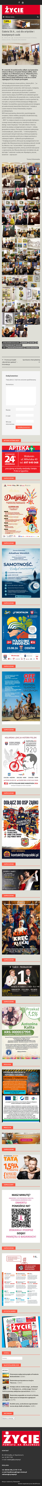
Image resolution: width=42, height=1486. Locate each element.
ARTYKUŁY (5, 1370)
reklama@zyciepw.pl (9, 1474)
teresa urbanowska (32, 347)
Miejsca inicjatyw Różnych (16, 347)
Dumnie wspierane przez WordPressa (29, 1483)
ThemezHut (16, 1481)
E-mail (8, 416)
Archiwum (33, 38)
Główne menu (9, 17)
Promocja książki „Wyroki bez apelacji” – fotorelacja (9, 362)
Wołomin (23, 40)
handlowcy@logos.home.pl (17, 1472)
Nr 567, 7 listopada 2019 (14, 40)
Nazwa (8, 410)
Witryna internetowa (10, 423)
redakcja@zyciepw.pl (14, 1459)
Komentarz (10, 384)
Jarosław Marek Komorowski (22, 38)
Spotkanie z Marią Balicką (31, 360)
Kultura (4, 40)
